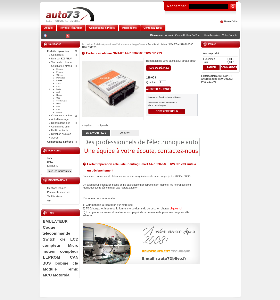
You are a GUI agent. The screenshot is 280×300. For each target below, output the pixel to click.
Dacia (58, 104)
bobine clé (66, 263)
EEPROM (51, 257)
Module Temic (60, 269)
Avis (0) (125, 132)
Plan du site (193, 35)
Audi (58, 92)
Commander (229, 67)
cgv (49, 200)
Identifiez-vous (212, 35)
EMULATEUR (55, 221)
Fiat (58, 86)
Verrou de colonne (61, 62)
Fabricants (54, 150)
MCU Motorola (56, 275)
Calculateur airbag (61, 66)
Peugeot (59, 72)
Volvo (58, 84)
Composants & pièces (60, 141)
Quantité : (151, 82)
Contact (179, 35)
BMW (58, 89)
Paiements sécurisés (58, 192)
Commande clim (60, 126)
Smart (59, 81)
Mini (58, 107)
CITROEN (52, 166)
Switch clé (54, 239)
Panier (228, 21)
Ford (58, 109)
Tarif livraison (54, 196)
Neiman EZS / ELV (61, 58)
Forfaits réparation (58, 51)
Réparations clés (60, 123)
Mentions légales (56, 188)
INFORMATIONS (57, 180)
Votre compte (229, 35)
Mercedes (60, 78)
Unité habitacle (59, 130)
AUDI (50, 157)
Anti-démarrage (60, 119)
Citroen (59, 75)
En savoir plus (96, 132)
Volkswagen (61, 101)
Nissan (59, 95)
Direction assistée (61, 134)
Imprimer (88, 125)
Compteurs (57, 54)
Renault (59, 69)
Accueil (169, 35)
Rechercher (176, 6)
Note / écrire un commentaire (167, 112)
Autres (59, 112)
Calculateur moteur (62, 115)
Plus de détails (158, 67)
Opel (58, 98)
